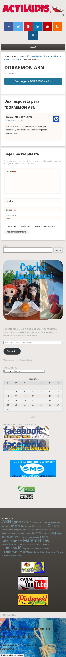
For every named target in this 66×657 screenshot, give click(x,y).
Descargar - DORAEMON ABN (33, 81)
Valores (12, 555)
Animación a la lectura (50, 522)
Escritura (41, 530)
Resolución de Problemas (40, 552)
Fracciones (49, 529)
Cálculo (53, 525)
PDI (39, 548)
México (38, 544)
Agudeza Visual (22, 522)
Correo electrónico (11, 213)
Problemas (9, 552)
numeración (13, 548)
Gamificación (8, 533)
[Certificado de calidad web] (26, 493)
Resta (54, 552)
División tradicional (28, 529)
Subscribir (12, 351)
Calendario (16, 525)
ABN (6, 521)
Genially (17, 534)
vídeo (19, 555)
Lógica (44, 536)
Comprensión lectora (32, 526)
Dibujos (17, 530)
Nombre (11, 202)
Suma (60, 552)
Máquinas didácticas (26, 545)
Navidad (46, 545)
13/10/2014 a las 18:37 (16, 120)
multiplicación (9, 544)
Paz (36, 548)
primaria (45, 549)
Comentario (11, 172)
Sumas (5, 555)
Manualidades (12, 541)
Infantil (45, 533)
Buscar (6, 246)
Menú (33, 47)
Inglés (52, 533)
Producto (24, 552)
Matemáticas (36, 540)
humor (36, 533)
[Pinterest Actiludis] (33, 600)
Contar (44, 526)
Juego (58, 533)
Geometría (26, 533)
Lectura (22, 537)
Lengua (29, 537)
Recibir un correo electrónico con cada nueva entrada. (31, 226)
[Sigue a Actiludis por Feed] (57, 26)
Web (8, 219)
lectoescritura (10, 536)
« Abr (32, 417)
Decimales (7, 529)
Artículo (5, 526)
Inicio (19, 56)
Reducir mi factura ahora (12, 655)
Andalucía (37, 522)
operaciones (29, 549)
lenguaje (36, 537)
